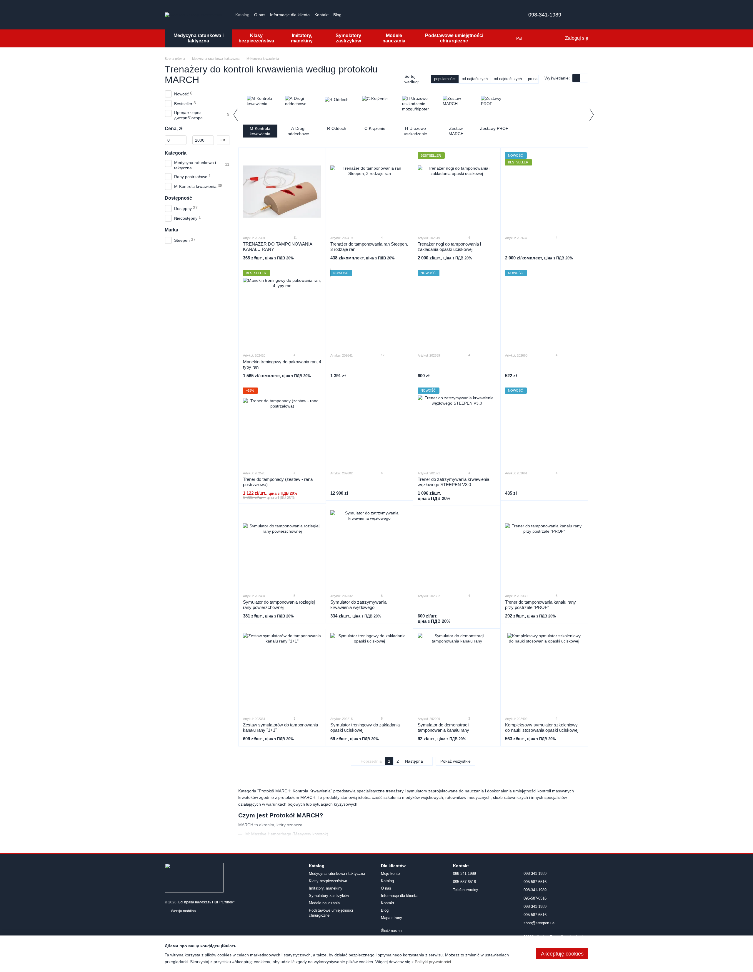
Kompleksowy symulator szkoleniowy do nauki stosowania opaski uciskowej (541, 727)
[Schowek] (548, 38)
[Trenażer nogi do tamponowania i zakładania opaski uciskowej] (457, 191)
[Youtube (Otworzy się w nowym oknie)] (363, 14)
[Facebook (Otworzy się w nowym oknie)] (356, 14)
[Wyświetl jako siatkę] (576, 78)
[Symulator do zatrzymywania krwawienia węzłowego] (369, 549)
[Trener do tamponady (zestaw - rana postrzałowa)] (282, 427)
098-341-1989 (544, 14)
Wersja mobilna (183, 911)
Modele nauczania (393, 38)
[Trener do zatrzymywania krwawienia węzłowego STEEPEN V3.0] (457, 427)
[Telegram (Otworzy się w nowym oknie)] (371, 14)
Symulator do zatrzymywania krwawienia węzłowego (358, 605)
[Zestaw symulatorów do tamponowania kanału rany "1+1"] (282, 672)
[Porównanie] (536, 38)
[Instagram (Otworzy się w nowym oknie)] (349, 14)
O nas (259, 14)
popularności (445, 79)
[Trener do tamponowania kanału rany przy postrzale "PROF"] (544, 549)
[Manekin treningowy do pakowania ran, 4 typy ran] (282, 309)
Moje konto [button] (390, 873)
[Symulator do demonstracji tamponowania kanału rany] (457, 672)
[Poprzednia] (235, 114)
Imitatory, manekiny (302, 38)
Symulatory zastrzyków (348, 38)
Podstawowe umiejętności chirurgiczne (454, 38)
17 (382, 355)
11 (295, 237)
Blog (337, 14)
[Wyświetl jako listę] (584, 78)
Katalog (242, 14)
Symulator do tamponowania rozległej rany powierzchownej (279, 605)
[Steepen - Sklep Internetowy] (194, 877)
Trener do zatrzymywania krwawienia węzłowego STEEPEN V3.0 (453, 482)
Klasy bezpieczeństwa (256, 38)
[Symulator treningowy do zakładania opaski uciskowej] (369, 672)
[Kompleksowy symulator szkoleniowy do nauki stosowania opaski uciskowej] (544, 672)
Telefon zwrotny (465, 890)
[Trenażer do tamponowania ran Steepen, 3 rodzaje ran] (369, 191)
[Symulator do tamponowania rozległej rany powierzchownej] (282, 549)
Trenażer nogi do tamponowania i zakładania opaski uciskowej (449, 246)
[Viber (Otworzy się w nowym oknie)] (378, 14)
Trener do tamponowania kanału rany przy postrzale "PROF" (540, 605)
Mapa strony (391, 917)
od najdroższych (508, 79)
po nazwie (536, 79)
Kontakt (321, 14)
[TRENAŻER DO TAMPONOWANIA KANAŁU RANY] (282, 191)
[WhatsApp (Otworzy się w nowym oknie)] (385, 14)
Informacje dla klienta (290, 14)
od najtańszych (475, 79)
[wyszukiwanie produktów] (504, 38)
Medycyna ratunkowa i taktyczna (199, 38)
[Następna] (591, 114)
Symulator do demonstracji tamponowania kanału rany (443, 727)
